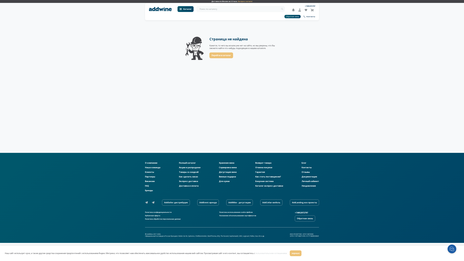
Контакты (307, 167)
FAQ (147, 186)
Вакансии (150, 181)
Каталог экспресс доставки (269, 186)
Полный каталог (187, 163)
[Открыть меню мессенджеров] (452, 249)
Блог (304, 163)
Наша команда (152, 167)
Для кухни (224, 181)
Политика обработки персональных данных (163, 219)
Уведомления (309, 186)
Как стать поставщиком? (268, 176)
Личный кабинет (310, 181)
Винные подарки (227, 176)
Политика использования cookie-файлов (236, 212)
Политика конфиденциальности (158, 212)
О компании (151, 163)
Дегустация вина (228, 172)
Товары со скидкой (189, 172)
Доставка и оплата (189, 186)
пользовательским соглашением (271, 253)
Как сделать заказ (188, 176)
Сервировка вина (228, 167)
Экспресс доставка (188, 181)
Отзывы (306, 172)
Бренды (149, 190)
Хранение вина (226, 163)
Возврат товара (263, 163)
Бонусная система (264, 181)
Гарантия (260, 172)
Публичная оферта (152, 216)
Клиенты (149, 172)
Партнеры (150, 176)
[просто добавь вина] (160, 9)
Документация (309, 176)
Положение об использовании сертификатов (237, 216)
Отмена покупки (263, 167)
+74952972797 (310, 6)
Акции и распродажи (189, 167)
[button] (282, 9)
